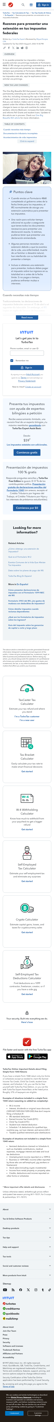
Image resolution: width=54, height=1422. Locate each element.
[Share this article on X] (13, 47)
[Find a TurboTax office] (31, 4)
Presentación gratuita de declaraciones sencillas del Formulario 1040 (26, 487)
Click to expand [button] (27, 141)
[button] (27, 1187)
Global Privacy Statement (21, 1397)
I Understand (14, 1413)
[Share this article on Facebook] (9, 47)
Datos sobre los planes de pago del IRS (26, 570)
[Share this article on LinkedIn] (17, 47)
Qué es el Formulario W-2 (19, 557)
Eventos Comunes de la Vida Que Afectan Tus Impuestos (26, 563)
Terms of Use (8, 1386)
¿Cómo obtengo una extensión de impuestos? (23, 550)
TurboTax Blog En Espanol (20, 576)
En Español (22, 584)
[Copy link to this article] (4, 47)
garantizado (35, 425)
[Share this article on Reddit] (22, 47)
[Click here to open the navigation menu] (4, 4)
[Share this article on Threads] (26, 47)
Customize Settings (38, 1414)
